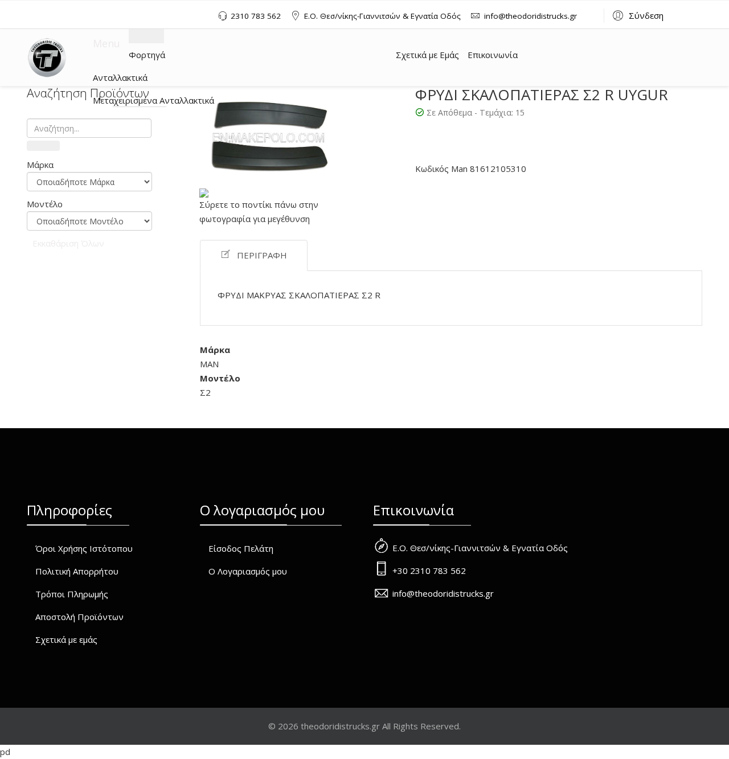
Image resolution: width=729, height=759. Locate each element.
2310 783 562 (256, 16)
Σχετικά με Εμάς (427, 54)
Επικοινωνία (493, 54)
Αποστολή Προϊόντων (79, 616)
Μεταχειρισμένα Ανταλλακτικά (153, 100)
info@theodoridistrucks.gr (530, 16)
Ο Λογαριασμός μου (247, 571)
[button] (636, 15)
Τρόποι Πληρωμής (71, 594)
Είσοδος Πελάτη (240, 548)
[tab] (89, 165)
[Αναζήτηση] (43, 146)
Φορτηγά (147, 54)
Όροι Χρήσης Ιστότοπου (84, 548)
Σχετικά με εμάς (66, 639)
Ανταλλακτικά (120, 77)
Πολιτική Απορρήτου (76, 571)
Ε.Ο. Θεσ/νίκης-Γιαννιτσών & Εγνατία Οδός (382, 16)
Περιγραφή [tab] (262, 255)
